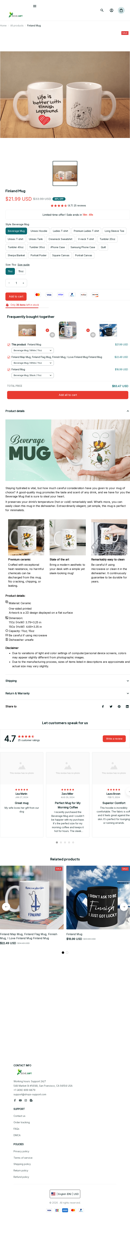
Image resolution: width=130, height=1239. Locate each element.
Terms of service (23, 1157)
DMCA (17, 1135)
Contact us (19, 1115)
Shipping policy (22, 1164)
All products (17, 25)
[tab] (57, 842)
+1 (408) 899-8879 (24, 1090)
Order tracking (22, 1122)
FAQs (16, 1128)
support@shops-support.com (30, 1094)
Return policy (21, 1170)
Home (3, 25)
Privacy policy (21, 1151)
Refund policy (21, 1176)
